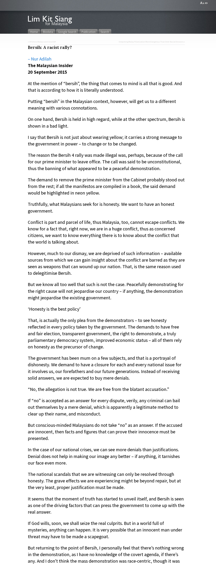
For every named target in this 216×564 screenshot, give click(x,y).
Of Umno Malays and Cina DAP (42, 41)
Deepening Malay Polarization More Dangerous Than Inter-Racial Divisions (151, 41)
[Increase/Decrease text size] (202, 3)
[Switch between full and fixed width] (206, 3)
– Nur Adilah (39, 59)
